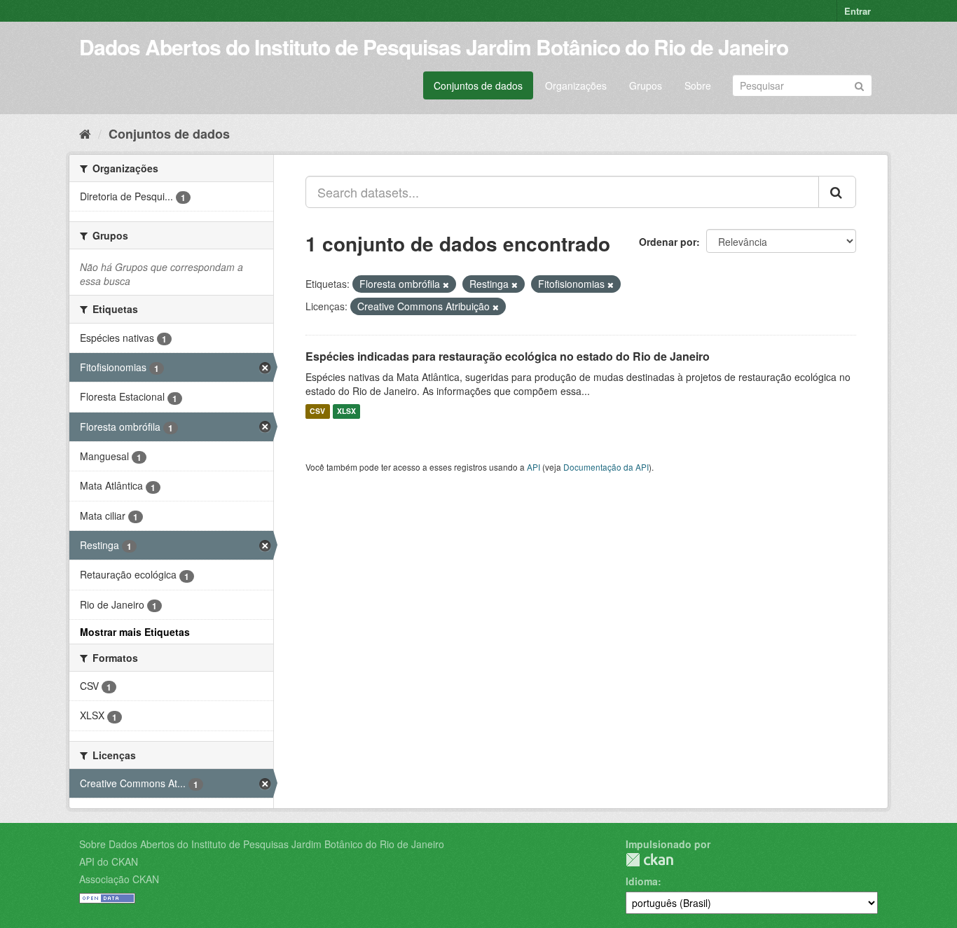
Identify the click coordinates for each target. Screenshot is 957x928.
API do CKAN (108, 861)
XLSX (346, 411)
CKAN (649, 859)
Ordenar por (667, 242)
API (533, 467)
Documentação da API (606, 467)
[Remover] (446, 284)
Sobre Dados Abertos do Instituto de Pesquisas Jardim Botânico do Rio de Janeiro (261, 844)
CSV (317, 411)
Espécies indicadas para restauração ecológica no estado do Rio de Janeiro (507, 356)
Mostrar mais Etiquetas (135, 632)
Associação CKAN (119, 879)
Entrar (857, 11)
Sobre (697, 85)
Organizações (576, 85)
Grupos (645, 85)
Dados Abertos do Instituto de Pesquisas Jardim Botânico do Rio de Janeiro (433, 47)
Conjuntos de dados (478, 85)
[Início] (85, 133)
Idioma (642, 881)
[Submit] (859, 84)
